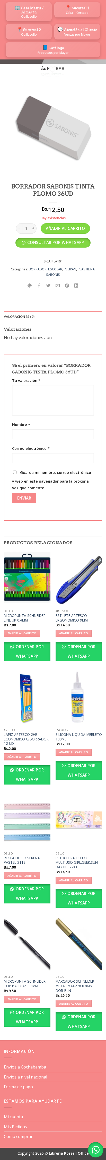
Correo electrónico (31, 448)
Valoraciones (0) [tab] (19, 316)
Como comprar (18, 1136)
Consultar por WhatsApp (55, 242)
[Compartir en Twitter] (48, 286)
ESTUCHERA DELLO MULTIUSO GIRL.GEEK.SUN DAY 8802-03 (77, 862)
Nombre (21, 424)
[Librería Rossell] (52, 71)
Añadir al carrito (65, 228)
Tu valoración (26, 380)
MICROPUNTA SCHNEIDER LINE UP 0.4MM (25, 617)
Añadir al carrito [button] (22, 633)
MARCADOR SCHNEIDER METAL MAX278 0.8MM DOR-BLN (75, 986)
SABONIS (53, 274)
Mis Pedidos (15, 1127)
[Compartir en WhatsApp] (29, 286)
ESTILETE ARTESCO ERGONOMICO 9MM (72, 617)
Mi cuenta (13, 1117)
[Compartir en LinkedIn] (76, 286)
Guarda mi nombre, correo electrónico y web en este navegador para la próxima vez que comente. (51, 480)
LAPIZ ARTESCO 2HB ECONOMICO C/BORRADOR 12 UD (26, 739)
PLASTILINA (86, 269)
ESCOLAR (55, 269)
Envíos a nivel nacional (25, 1077)
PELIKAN (70, 269)
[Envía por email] (58, 286)
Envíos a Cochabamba (25, 1067)
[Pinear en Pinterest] (67, 286)
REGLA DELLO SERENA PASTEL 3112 (22, 860)
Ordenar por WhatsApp (29, 651)
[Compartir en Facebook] (39, 286)
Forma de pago (18, 1087)
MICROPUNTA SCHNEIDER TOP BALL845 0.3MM (25, 983)
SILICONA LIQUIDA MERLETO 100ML (79, 736)
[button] (7, 71)
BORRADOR (38, 269)
